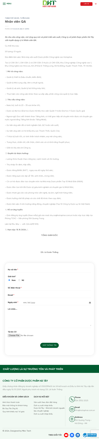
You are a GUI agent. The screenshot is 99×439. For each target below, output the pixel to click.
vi (96, 4)
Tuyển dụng (25, 18)
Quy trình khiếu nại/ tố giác (14, 412)
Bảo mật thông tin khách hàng (15, 405)
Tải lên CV (12, 332)
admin (27, 29)
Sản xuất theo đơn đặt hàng (45, 402)
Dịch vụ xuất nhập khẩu (43, 405)
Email (11, 295)
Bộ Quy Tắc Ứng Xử (10, 409)
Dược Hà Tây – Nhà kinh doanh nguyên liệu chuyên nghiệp (49, 409)
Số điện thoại (15, 288)
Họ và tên (13, 270)
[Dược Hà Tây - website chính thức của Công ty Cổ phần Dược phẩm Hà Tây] (49, 4)
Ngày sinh (13, 302)
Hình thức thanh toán (11, 402)
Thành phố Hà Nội (12, 18)
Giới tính (12, 277)
